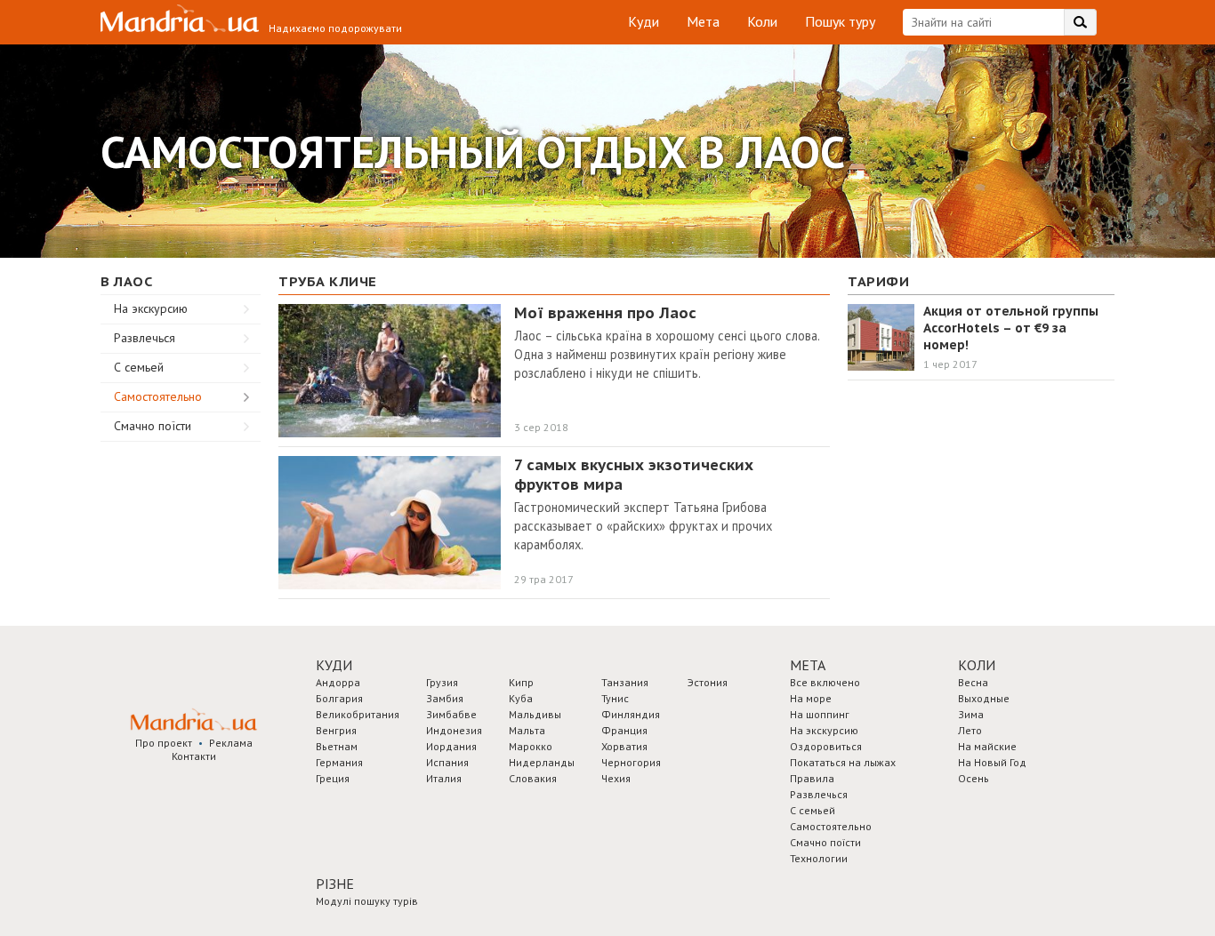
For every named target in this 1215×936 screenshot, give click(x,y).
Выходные (984, 698)
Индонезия (454, 730)
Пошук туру (840, 21)
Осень (973, 778)
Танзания (624, 682)
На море (811, 698)
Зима (971, 714)
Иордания (451, 746)
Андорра (338, 682)
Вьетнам (337, 746)
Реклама (231, 742)
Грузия (442, 682)
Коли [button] (976, 665)
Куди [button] (334, 665)
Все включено (825, 682)
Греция (333, 778)
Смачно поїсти (152, 426)
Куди (643, 21)
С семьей (139, 367)
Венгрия (336, 730)
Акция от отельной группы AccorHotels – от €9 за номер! (1010, 328)
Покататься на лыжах (843, 762)
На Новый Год (992, 762)
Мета (703, 21)
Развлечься (144, 338)
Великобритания (357, 714)
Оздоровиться (826, 746)
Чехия (616, 778)
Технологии (819, 858)
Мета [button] (807, 665)
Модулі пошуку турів (367, 901)
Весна (973, 682)
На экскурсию (151, 308)
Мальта (527, 730)
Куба (521, 698)
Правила (812, 778)
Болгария (339, 698)
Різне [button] (335, 883)
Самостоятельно (158, 396)
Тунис (615, 698)
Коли (762, 21)
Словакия (533, 778)
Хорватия (624, 746)
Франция (624, 730)
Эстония (708, 682)
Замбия (444, 698)
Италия (444, 778)
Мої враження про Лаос (605, 313)
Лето (970, 730)
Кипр (521, 682)
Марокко (530, 746)
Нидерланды (542, 762)
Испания (447, 762)
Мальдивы (535, 714)
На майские (987, 746)
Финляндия (630, 714)
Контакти (194, 756)
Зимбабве (451, 714)
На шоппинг (819, 714)
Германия (339, 762)
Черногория (631, 762)
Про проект (163, 742)
